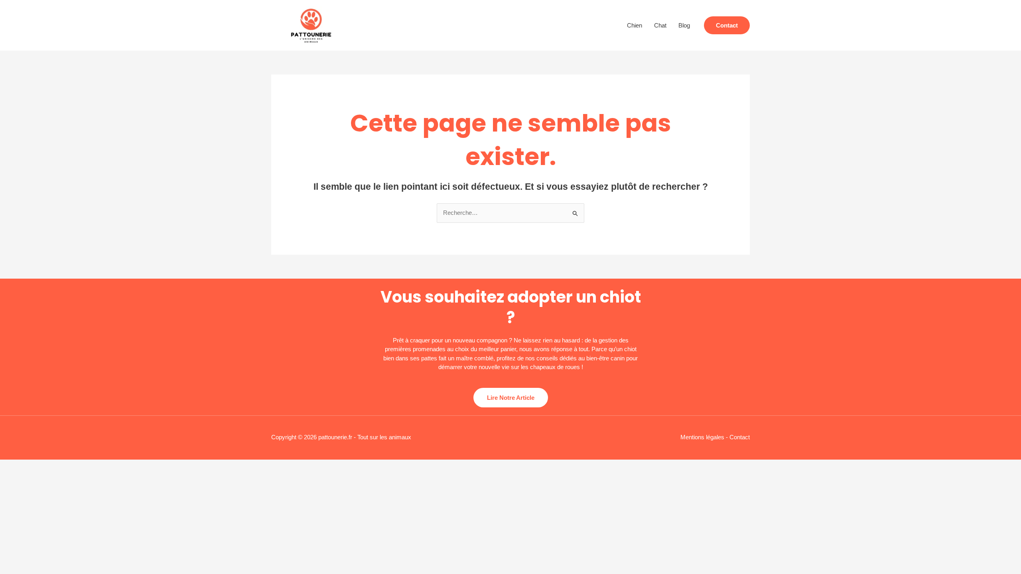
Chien (634, 25)
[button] (727, 25)
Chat (660, 25)
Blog (684, 25)
